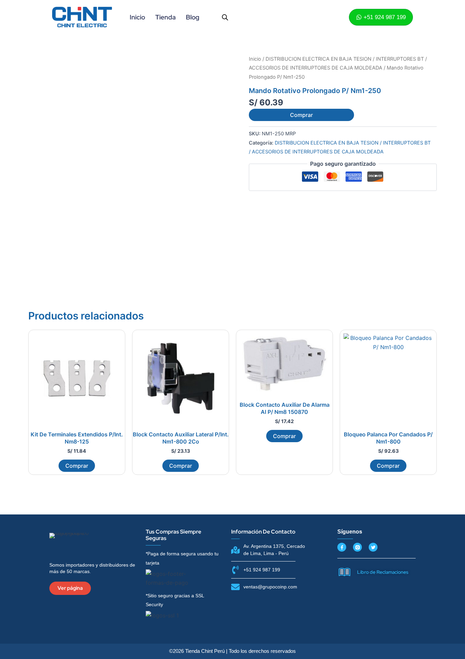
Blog (192, 17)
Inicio (137, 17)
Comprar (301, 114)
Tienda (165, 17)
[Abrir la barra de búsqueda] (225, 17)
